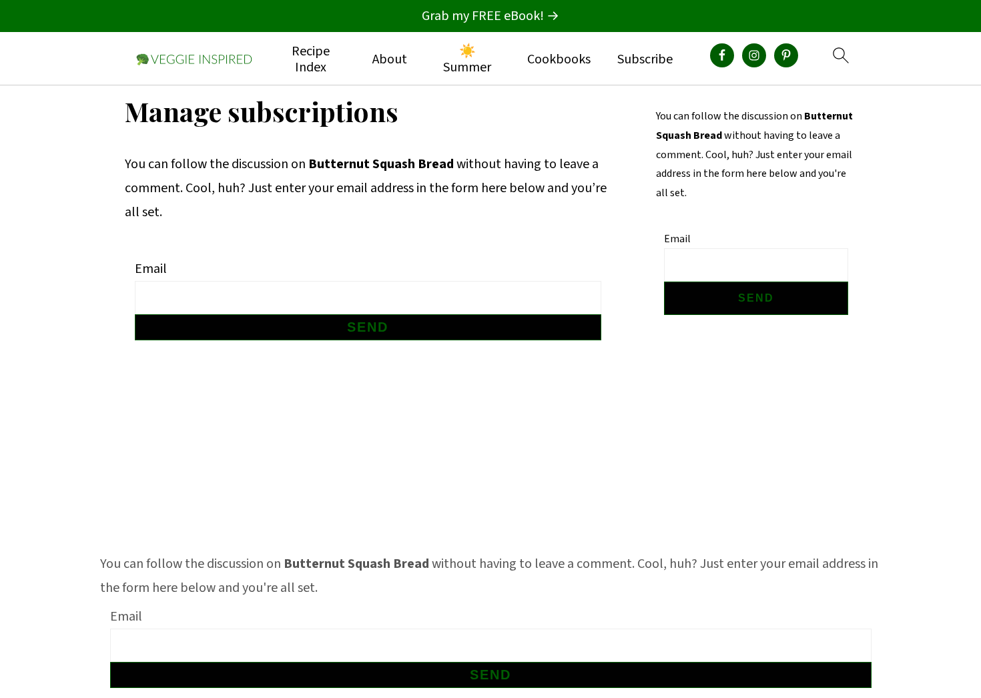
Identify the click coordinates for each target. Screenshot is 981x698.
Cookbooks (559, 59)
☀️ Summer (467, 59)
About (389, 59)
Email (151, 269)
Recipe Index (311, 59)
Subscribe (645, 59)
